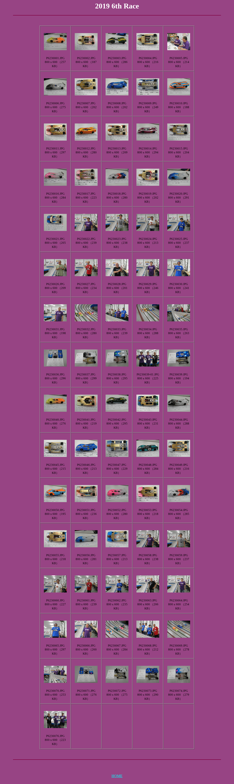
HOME (117, 776)
